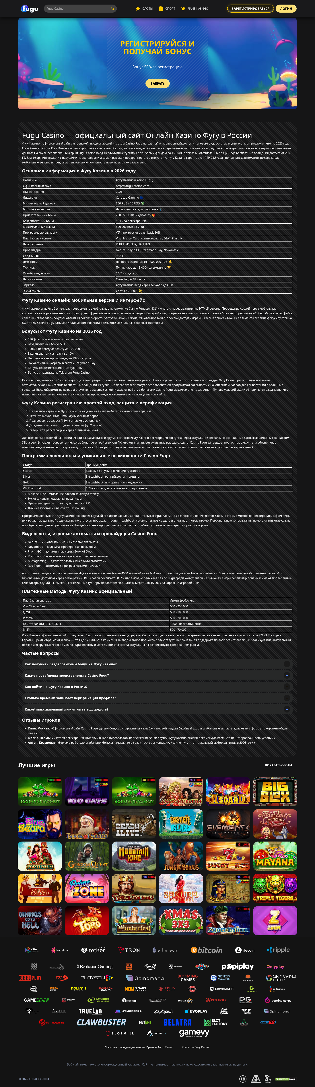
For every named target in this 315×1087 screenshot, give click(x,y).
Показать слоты (278, 765)
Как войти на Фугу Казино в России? (56, 686)
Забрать (158, 83)
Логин (286, 8)
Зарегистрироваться (251, 8)
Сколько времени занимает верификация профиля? (70, 698)
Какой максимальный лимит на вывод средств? (66, 709)
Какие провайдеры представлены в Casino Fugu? (67, 675)
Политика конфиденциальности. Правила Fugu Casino (139, 1047)
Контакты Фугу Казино (196, 1047)
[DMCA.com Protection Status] (286, 1079)
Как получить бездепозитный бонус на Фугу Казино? (71, 664)
